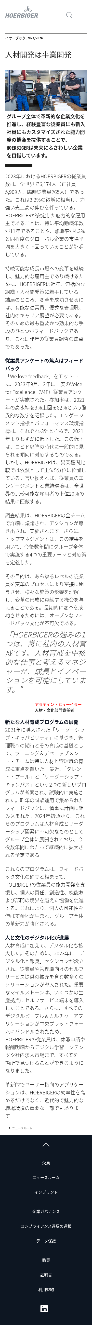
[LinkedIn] (44, 1308)
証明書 (46, 1275)
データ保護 (46, 1241)
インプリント (46, 1192)
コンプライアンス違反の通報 (46, 1226)
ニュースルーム (22, 1128)
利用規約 (46, 1289)
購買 (46, 1260)
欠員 (46, 1163)
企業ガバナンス (46, 1211)
